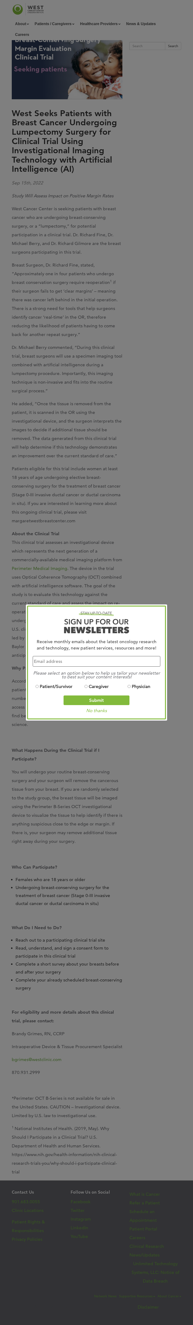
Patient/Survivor (56, 686)
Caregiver (99, 686)
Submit (96, 700)
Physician (141, 686)
